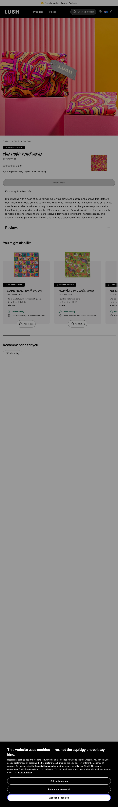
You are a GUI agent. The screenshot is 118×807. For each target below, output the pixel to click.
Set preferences (59, 781)
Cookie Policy (25, 772)
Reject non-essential (59, 789)
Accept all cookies (59, 797)
